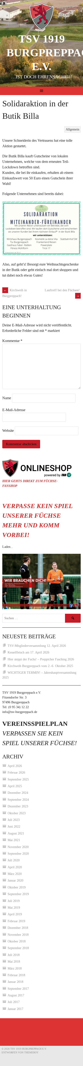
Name (6, 398)
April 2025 (15, 786)
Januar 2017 (15, 1009)
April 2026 (15, 766)
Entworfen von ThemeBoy (20, 1052)
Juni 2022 (14, 826)
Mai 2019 (14, 907)
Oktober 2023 (17, 813)
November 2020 (18, 847)
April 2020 (15, 867)
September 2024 (18, 799)
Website (8, 431)
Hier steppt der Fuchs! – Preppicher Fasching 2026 (41, 659)
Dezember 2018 (18, 928)
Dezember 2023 (18, 806)
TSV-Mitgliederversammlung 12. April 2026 (37, 646)
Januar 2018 (15, 982)
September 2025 (18, 779)
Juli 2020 (14, 860)
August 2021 (16, 833)
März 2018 (15, 968)
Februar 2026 (16, 772)
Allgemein (72, 129)
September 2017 (18, 988)
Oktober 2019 (17, 887)
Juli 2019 (14, 901)
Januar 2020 (15, 880)
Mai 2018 (14, 961)
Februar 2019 (16, 921)
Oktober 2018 (17, 941)
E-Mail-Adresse (13, 410)
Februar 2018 (16, 975)
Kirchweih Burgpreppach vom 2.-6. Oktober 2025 (40, 666)
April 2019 (15, 914)
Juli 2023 (14, 820)
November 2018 (18, 934)
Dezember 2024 (18, 793)
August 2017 (16, 995)
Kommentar (12, 341)
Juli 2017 (14, 1002)
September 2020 (18, 853)
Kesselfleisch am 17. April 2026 (28, 652)
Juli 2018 (14, 955)
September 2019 (18, 894)
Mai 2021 (14, 840)
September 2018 (18, 948)
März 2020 (15, 874)
